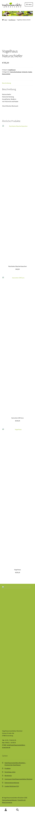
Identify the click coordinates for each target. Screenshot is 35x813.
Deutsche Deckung (15, 72)
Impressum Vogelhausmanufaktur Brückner (18, 779)
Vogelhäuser (11, 20)
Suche (17, 810)
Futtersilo (25, 72)
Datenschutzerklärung (12, 783)
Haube (30, 72)
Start (5, 20)
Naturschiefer (6, 74)
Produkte (8, 768)
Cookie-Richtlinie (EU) (12, 786)
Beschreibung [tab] (6, 83)
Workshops (8, 775)
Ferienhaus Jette (10, 772)
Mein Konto (6, 810)
